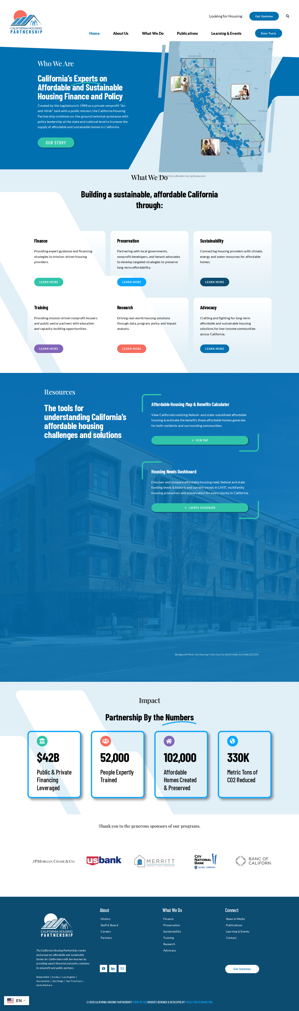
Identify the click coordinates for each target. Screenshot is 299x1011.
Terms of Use (139, 1002)
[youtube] (103, 968)
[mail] (122, 968)
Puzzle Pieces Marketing (199, 1002)
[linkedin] (113, 968)
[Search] (287, 16)
